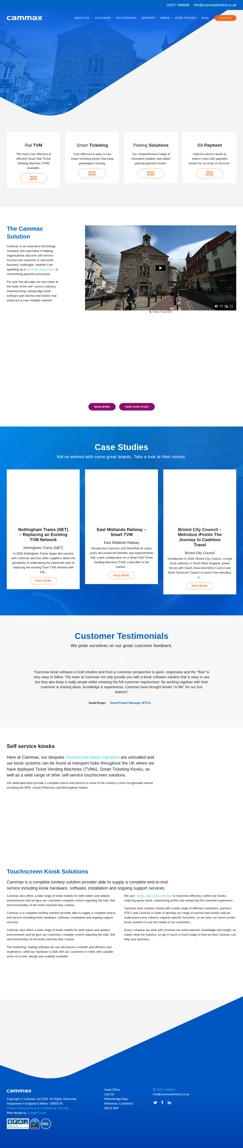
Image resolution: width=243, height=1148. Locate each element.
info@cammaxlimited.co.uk (215, 5)
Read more (33, 178)
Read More (102, 406)
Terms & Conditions (41, 1108)
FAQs (205, 17)
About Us (82, 17)
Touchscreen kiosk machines (93, 757)
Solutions (102, 17)
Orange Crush (36, 1113)
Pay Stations (126, 17)
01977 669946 (178, 5)
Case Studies (185, 17)
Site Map (63, 1108)
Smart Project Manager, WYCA (130, 702)
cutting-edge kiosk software (153, 896)
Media (165, 17)
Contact (225, 17)
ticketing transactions (40, 269)
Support (148, 17)
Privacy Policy (16, 1108)
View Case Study (137, 406)
